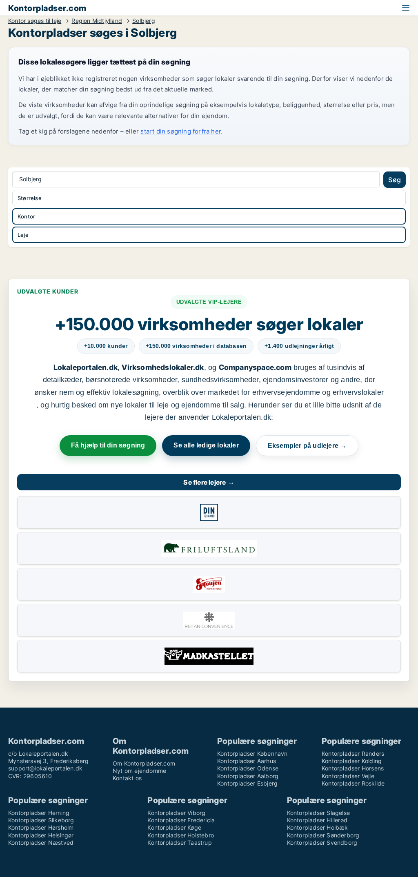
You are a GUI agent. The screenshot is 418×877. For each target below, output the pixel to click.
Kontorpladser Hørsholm (40, 827)
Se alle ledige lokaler (205, 445)
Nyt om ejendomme (139, 770)
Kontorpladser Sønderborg (323, 835)
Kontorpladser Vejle (348, 775)
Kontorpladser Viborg (176, 812)
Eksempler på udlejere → (307, 445)
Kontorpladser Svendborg (322, 842)
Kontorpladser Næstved (40, 842)
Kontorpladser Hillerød (317, 820)
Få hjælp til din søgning (108, 445)
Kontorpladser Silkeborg (41, 820)
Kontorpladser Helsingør (41, 835)
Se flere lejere (208, 482)
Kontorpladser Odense (247, 768)
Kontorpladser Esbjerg (247, 783)
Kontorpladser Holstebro (180, 835)
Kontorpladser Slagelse (318, 812)
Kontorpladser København (252, 753)
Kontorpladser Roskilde (353, 783)
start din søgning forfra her (180, 131)
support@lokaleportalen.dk (45, 768)
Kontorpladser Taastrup (179, 842)
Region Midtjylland (96, 21)
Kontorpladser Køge (174, 827)
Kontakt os (127, 778)
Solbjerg (143, 21)
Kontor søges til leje (34, 21)
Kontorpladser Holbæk (317, 827)
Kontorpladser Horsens (353, 768)
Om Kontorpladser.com (144, 763)
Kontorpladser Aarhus (246, 760)
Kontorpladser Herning (38, 812)
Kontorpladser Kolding (352, 760)
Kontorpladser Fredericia (181, 820)
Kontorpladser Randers (353, 753)
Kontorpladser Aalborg (247, 775)
